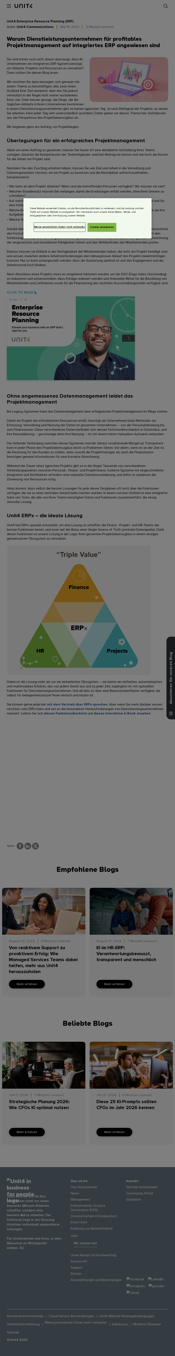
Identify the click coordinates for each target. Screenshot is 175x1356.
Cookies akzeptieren (102, 227)
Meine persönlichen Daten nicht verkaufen (59, 227)
